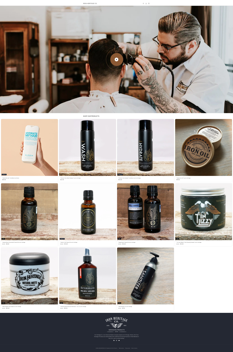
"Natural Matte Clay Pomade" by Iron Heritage (11, 306)
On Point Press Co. (114, 348)
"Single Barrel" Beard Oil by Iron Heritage (126, 242)
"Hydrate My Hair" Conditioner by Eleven (10, 178)
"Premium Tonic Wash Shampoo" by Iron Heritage (70, 178)
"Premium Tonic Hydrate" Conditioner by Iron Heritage (129, 178)
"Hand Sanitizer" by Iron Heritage (125, 306)
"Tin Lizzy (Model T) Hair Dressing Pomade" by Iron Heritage (188, 242)
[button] (143, 3)
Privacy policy (127, 348)
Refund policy (121, 348)
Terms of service (134, 348)
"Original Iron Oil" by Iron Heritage (183, 178)
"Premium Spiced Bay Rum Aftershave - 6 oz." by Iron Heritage (73, 306)
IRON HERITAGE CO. (102, 348)
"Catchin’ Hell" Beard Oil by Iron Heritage (68, 242)
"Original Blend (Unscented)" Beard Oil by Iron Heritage (13, 242)
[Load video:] (116, 59)
